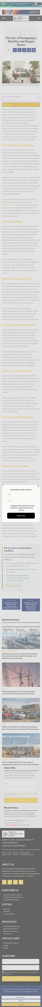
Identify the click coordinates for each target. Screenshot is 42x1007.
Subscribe (21, 516)
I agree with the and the (22, 508)
